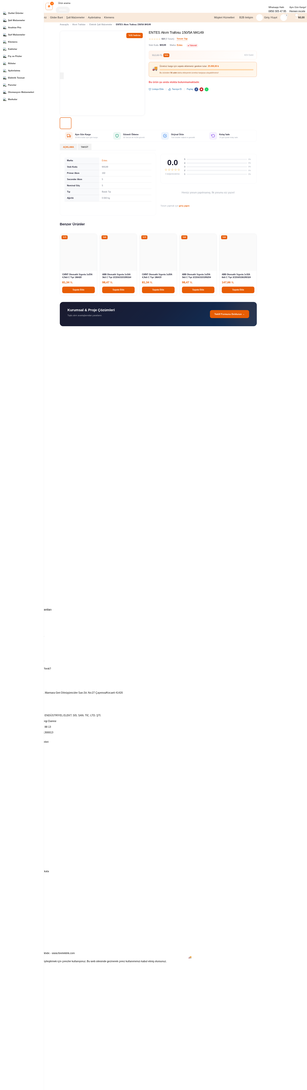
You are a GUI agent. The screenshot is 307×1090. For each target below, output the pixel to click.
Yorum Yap (182, 39)
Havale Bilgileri (19, 845)
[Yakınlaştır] (60, 75)
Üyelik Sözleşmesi (21, 856)
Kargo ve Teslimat (21, 805)
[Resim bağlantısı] (158, 688)
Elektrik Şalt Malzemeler (100, 24)
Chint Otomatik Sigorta (23, 777)
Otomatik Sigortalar (21, 766)
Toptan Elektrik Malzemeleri (26, 749)
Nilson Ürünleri (19, 760)
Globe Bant (17, 755)
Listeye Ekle (158, 89)
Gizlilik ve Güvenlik (21, 834)
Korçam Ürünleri (20, 771)
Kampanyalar (18, 800)
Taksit (84, 147)
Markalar (16, 794)
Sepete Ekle (78, 290)
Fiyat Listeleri (18, 789)
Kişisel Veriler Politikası (23, 861)
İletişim (15, 823)
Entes (179, 45)
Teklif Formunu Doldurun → (229, 314)
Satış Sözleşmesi (20, 850)
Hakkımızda (18, 839)
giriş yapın (184, 206)
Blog (14, 817)
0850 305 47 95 (277, 11)
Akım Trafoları (79, 24)
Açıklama (68, 147)
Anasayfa (64, 24)
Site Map (16, 867)
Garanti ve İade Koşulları (24, 828)
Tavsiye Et (177, 89)
